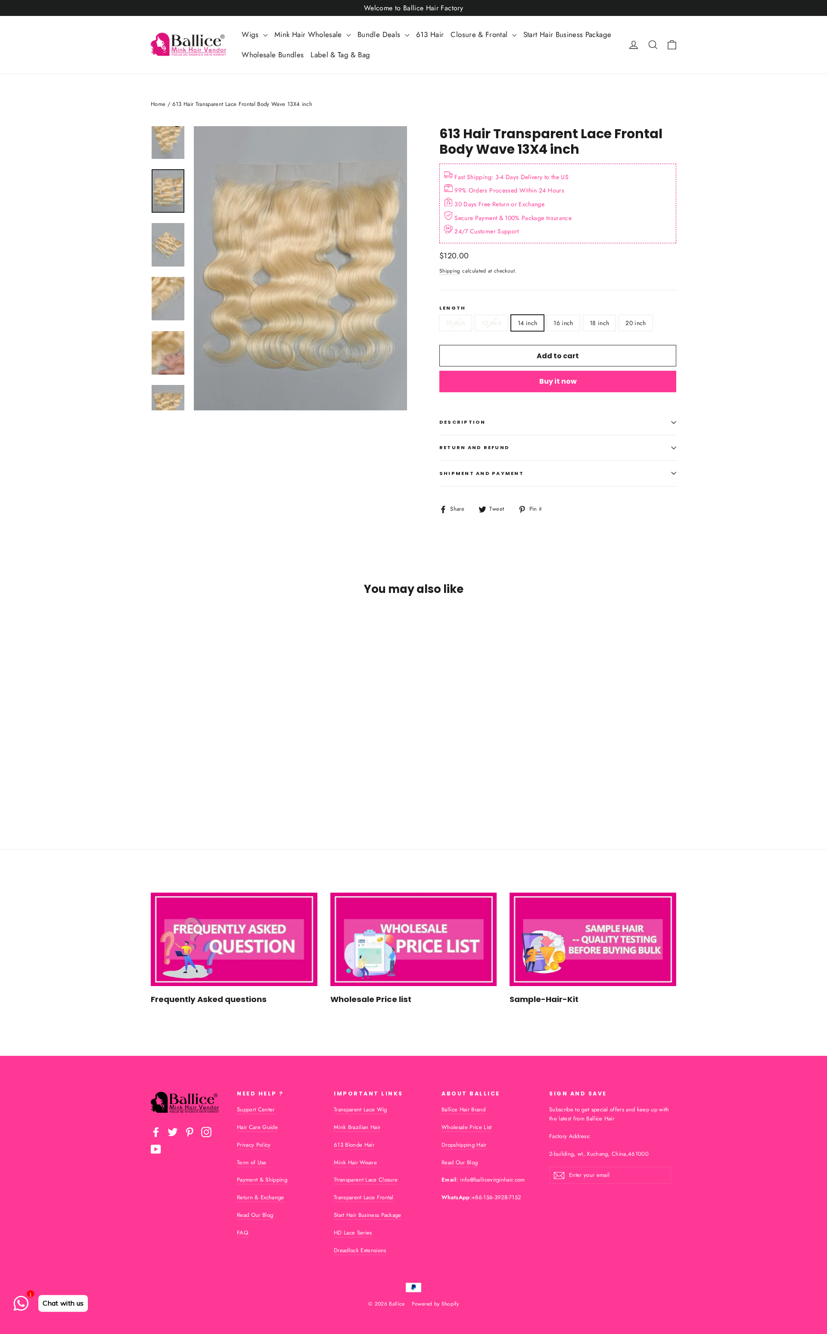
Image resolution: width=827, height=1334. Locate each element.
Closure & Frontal (480, 34)
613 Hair (430, 34)
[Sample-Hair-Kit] (593, 939)
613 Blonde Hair (354, 1145)
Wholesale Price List (466, 1127)
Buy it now (558, 381)
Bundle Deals (380, 34)
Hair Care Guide (257, 1127)
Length (452, 308)
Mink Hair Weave (355, 1162)
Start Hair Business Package (567, 34)
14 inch (527, 323)
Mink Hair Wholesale (309, 34)
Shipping (449, 270)
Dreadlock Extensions (360, 1250)
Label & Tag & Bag (340, 55)
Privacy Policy (254, 1145)
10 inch (455, 323)
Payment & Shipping (262, 1180)
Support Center (256, 1109)
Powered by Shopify (435, 1304)
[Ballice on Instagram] (206, 1132)
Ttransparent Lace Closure (366, 1180)
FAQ (242, 1233)
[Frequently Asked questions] (234, 939)
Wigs (251, 34)
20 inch (635, 323)
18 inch (599, 323)
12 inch (491, 323)
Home (158, 104)
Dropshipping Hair (464, 1145)
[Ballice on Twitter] (173, 1132)
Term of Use (252, 1162)
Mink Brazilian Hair (357, 1127)
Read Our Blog (255, 1215)
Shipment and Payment (481, 473)
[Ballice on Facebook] (156, 1132)
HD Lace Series (353, 1233)
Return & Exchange (260, 1197)
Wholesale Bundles (273, 55)
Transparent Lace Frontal (364, 1197)
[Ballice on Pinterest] (189, 1132)
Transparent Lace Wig (360, 1109)
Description (462, 422)
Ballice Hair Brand (463, 1109)
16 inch (563, 323)
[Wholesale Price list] (413, 939)
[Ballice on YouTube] (156, 1149)
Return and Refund (474, 447)
